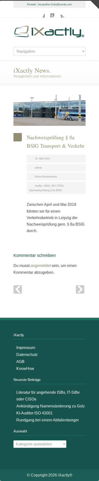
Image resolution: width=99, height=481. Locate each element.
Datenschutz (27, 355)
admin (38, 167)
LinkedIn (49, 13)
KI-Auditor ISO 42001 (34, 413)
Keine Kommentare (46, 176)
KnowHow (25, 369)
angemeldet (41, 266)
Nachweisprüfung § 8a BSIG (45, 190)
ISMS (46, 185)
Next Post (80, 289)
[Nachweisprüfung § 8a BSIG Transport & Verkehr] (49, 110)
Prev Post (17, 289)
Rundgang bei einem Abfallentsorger (47, 420)
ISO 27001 (57, 185)
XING (59, 13)
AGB (20, 362)
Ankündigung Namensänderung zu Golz (50, 406)
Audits (38, 185)
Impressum (25, 348)
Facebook (40, 13)
